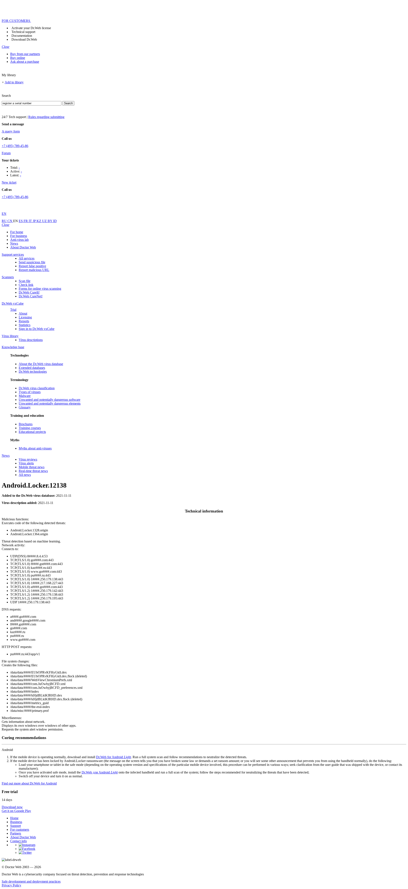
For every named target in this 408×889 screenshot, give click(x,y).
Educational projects (32, 432)
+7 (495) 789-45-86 (15, 146)
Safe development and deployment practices (31, 881)
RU (4, 221)
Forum (6, 153)
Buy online (17, 58)
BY (50, 221)
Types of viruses (30, 392)
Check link (26, 285)
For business (18, 236)
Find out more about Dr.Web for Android (29, 783)
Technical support (23, 32)
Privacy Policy (11, 885)
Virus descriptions (31, 340)
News (14, 243)
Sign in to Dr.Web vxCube (36, 329)
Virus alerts (26, 463)
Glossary (25, 407)
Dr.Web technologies (33, 371)
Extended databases (32, 368)
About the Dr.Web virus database (41, 364)
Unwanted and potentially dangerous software (49, 399)
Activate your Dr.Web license (31, 28)
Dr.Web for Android (113, 757)
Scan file (24, 281)
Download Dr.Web (24, 39)
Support (15, 826)
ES (21, 221)
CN (10, 221)
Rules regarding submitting (46, 117)
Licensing (25, 317)
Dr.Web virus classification (37, 388)
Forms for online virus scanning (40, 288)
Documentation (21, 35)
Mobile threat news (31, 467)
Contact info (18, 841)
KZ (39, 221)
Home (14, 818)
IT (31, 221)
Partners (15, 833)
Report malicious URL (34, 270)
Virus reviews (28, 459)
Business (16, 822)
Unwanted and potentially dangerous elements (50, 403)
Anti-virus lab (19, 239)
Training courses (30, 428)
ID (55, 221)
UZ (45, 221)
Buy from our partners (25, 54)
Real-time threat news (33, 471)
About (23, 313)
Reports (24, 321)
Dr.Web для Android (100, 772)
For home (16, 232)
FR (26, 221)
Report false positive (32, 266)
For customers (19, 829)
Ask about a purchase (24, 61)
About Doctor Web (23, 247)
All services (26, 258)
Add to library (14, 82)
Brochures (26, 424)
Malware (25, 396)
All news (25, 475)
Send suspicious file (32, 262)
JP (35, 221)
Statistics (24, 325)
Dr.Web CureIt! (29, 292)
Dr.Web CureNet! (30, 296)
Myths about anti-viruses (35, 448)
